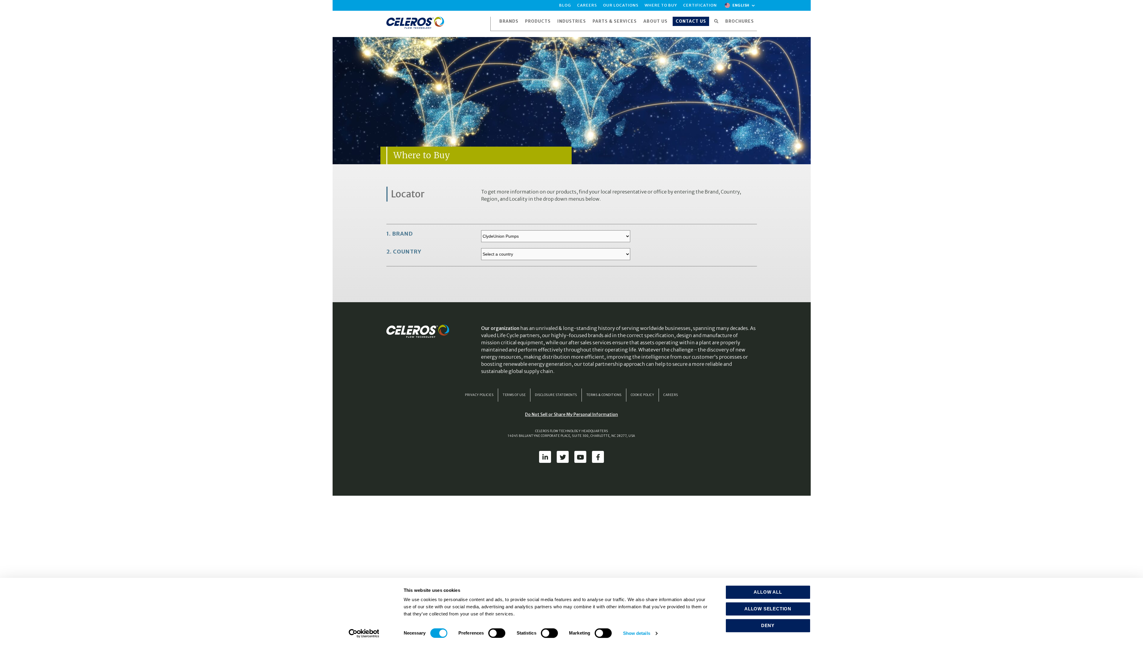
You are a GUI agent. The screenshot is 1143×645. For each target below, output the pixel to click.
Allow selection (767, 608)
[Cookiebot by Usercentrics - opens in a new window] (364, 633)
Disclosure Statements (556, 395)
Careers (670, 395)
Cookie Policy (642, 395)
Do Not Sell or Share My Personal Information (571, 414)
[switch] (496, 633)
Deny (768, 625)
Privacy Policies (479, 395)
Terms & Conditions (604, 395)
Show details (636, 633)
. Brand (399, 233)
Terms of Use (514, 395)
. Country (403, 251)
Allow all (768, 592)
